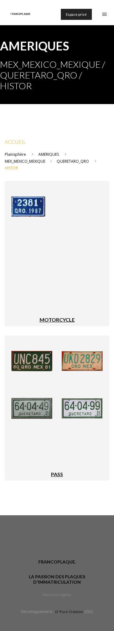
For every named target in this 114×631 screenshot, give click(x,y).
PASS (57, 474)
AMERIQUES (48, 154)
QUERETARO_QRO (73, 161)
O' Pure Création (69, 611)
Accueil (15, 142)
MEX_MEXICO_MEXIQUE (25, 161)
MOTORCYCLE (57, 320)
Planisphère (15, 154)
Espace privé (76, 14)
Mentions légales (57, 594)
